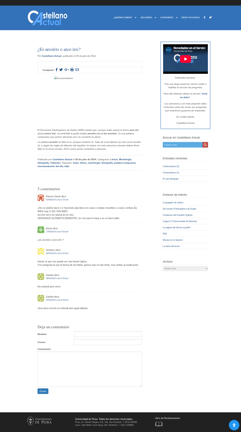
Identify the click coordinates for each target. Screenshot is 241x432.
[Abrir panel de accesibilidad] (234, 425)
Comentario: (44, 349)
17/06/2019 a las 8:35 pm (57, 232)
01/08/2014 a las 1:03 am (57, 200)
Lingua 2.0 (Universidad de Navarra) (180, 221)
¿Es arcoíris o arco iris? (59, 49)
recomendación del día (50, 166)
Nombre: (42, 334)
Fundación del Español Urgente (177, 215)
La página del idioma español (176, 227)
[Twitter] (210, 18)
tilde (66, 166)
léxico (83, 162)
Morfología (125, 159)
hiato (76, 162)
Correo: (42, 342)
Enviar (43, 391)
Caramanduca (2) (171, 166)
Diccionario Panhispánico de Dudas (179, 209)
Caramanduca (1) (171, 172)
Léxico (114, 159)
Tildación (55, 162)
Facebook (190, 422)
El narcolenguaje (171, 179)
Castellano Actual (51, 56)
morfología (94, 162)
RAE (165, 233)
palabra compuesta (125, 162)
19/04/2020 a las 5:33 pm (57, 278)
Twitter (197, 422)
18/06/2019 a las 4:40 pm (57, 253)
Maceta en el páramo (173, 240)
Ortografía (43, 162)
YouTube (203, 422)
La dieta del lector (171, 246)
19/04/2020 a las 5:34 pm (57, 300)
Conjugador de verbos (173, 202)
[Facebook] (204, 18)
